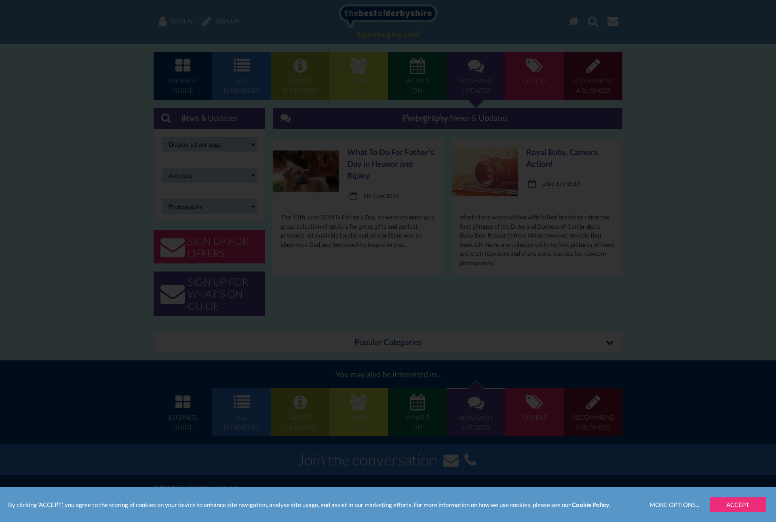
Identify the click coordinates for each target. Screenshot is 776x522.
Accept (737, 504)
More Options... (674, 504)
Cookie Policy (590, 504)
